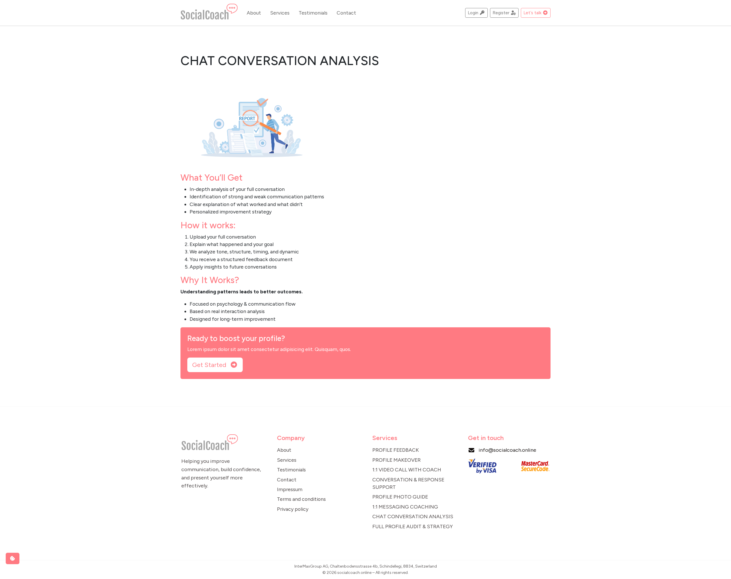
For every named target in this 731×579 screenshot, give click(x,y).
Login (473, 12)
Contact (346, 13)
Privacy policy (292, 509)
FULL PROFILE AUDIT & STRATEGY (412, 526)
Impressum (289, 489)
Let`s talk (533, 12)
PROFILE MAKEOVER (396, 460)
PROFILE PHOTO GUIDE (400, 497)
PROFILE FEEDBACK (395, 450)
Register (502, 12)
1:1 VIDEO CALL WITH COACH (406, 470)
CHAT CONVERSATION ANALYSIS (412, 516)
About (254, 13)
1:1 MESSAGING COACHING (405, 507)
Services (280, 13)
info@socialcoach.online (507, 450)
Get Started (210, 365)
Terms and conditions (301, 499)
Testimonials (313, 13)
